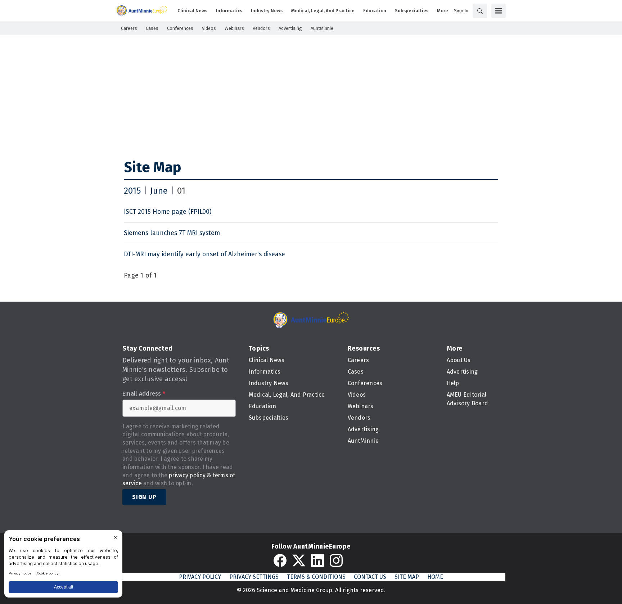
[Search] (480, 11)
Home (435, 576)
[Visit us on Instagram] (336, 560)
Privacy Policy (200, 576)
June (159, 191)
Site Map (152, 167)
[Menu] (498, 11)
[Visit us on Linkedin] (317, 560)
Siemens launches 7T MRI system (172, 233)
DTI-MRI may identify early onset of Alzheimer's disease (204, 254)
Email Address (143, 394)
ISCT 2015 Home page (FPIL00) (167, 212)
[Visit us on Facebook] (280, 560)
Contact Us (370, 576)
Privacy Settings (254, 576)
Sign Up (144, 496)
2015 (132, 191)
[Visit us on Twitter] (298, 560)
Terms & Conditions (316, 576)
